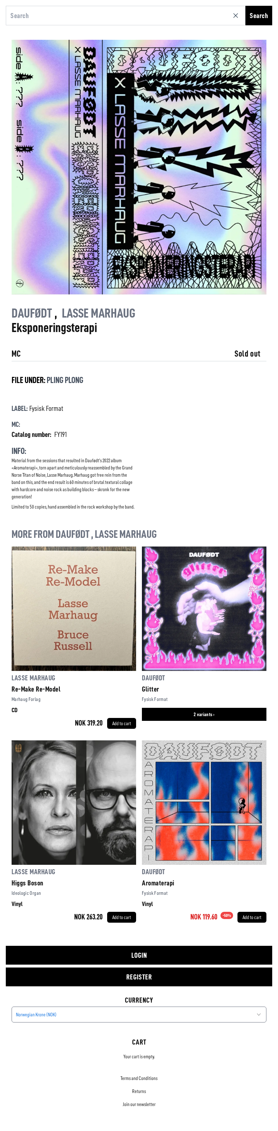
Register (139, 977)
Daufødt (32, 313)
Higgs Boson (27, 882)
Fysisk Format (46, 408)
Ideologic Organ (26, 893)
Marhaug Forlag (26, 699)
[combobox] (139, 1014)
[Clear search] (237, 15)
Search (259, 15)
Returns (139, 1091)
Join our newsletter (139, 1104)
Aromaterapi (158, 882)
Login (139, 955)
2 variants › (204, 714)
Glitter (150, 689)
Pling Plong (65, 380)
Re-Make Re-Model (36, 689)
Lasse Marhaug (98, 313)
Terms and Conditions (139, 1078)
